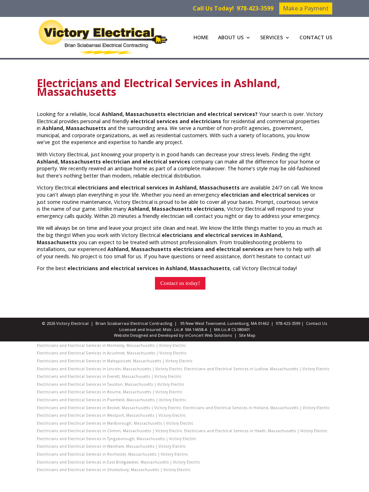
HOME (201, 38)
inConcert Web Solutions (208, 335)
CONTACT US (315, 38)
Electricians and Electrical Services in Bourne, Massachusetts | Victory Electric (110, 391)
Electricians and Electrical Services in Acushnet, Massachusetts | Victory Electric (112, 352)
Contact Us (316, 323)
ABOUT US (231, 38)
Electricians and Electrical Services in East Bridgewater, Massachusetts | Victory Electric (118, 462)
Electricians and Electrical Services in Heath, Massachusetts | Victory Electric (256, 430)
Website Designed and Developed (146, 335)
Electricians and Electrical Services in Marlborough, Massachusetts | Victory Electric (115, 423)
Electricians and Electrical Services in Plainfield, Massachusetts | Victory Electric (111, 399)
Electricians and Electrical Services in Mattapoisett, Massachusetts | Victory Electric (115, 360)
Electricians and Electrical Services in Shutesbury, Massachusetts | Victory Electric (114, 469)
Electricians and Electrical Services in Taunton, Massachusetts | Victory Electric (110, 384)
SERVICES (271, 38)
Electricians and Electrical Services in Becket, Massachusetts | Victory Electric (109, 407)
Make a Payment (306, 8)
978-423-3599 (255, 8)
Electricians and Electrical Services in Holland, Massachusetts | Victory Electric (256, 407)
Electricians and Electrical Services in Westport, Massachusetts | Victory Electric (111, 415)
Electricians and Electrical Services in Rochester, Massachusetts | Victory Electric (112, 454)
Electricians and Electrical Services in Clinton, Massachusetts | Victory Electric (110, 430)
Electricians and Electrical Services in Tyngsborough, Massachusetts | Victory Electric (116, 438)
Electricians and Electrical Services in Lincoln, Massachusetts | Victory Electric (110, 368)
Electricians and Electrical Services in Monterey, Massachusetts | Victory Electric (111, 345)
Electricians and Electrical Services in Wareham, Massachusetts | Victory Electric (111, 446)
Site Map (247, 335)
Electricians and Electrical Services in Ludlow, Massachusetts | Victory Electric (257, 368)
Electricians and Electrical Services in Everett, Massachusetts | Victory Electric (109, 376)
